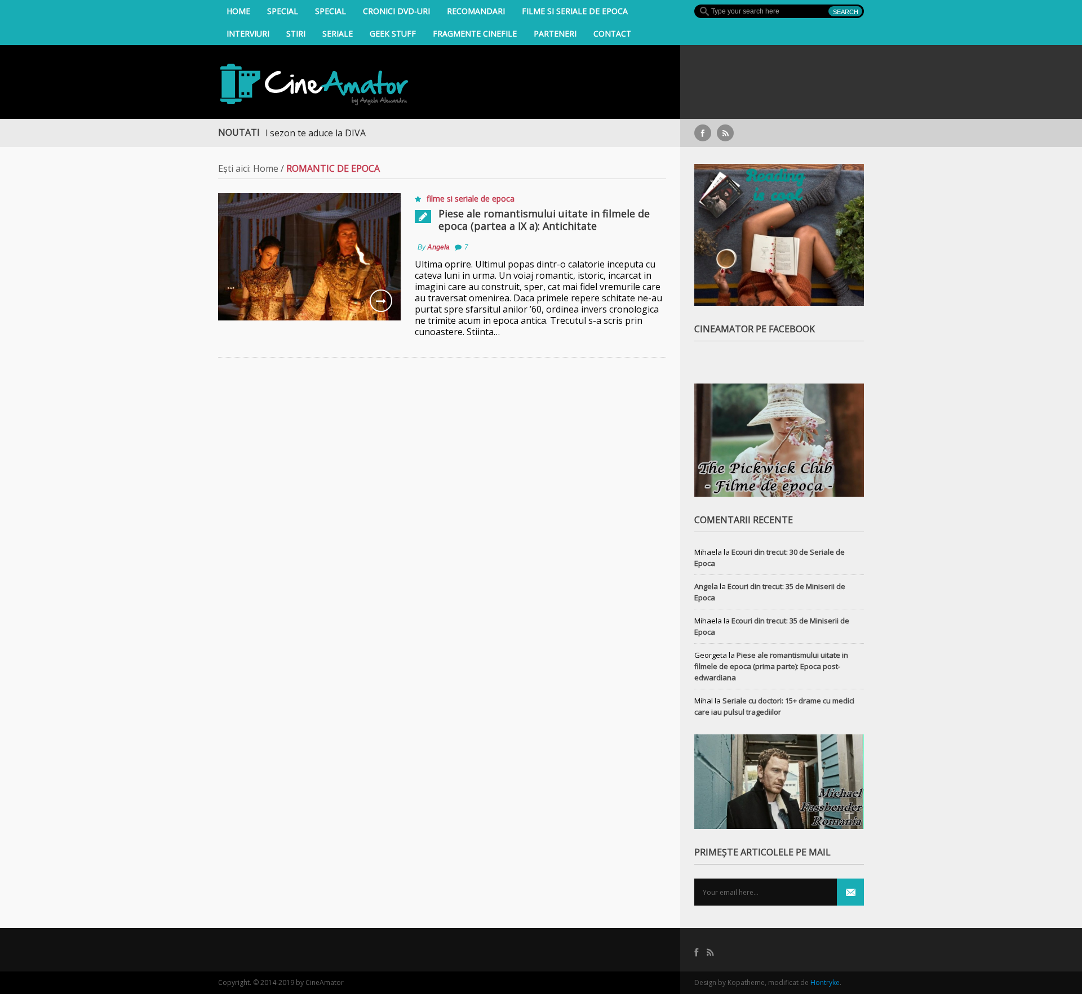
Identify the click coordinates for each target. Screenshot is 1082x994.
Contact (612, 33)
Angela (438, 247)
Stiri (295, 33)
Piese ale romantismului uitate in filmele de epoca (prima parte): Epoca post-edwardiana (771, 666)
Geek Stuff (393, 33)
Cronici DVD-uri (396, 11)
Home (238, 11)
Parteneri (555, 33)
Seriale (337, 33)
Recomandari (476, 11)
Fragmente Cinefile (475, 33)
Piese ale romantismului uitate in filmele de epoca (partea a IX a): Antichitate (544, 219)
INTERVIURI (248, 33)
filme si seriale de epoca (575, 11)
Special (282, 11)
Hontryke (825, 982)
